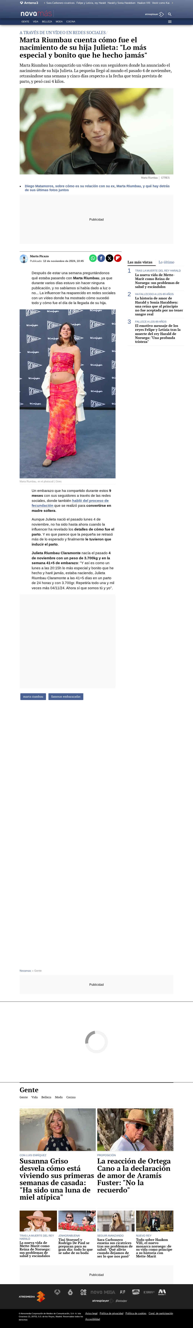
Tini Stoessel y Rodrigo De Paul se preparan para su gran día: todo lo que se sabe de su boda (75, 1246)
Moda (59, 21)
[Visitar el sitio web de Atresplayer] (103, 1301)
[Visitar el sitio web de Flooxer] (121, 1301)
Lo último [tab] (166, 262)
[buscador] (169, 14)
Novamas (25, 970)
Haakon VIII (143, 3)
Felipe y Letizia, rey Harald (91, 3)
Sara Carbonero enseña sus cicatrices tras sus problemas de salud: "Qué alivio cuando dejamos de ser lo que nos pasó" (115, 1248)
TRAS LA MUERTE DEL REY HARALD (158, 270)
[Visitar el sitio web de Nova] (96, 1292)
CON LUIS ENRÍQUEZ (33, 1155)
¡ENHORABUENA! (69, 1235)
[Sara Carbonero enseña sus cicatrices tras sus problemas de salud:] (116, 1221)
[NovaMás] (47, 13)
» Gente (37, 970)
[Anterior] (43, 3)
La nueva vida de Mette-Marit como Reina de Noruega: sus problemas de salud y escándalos (157, 281)
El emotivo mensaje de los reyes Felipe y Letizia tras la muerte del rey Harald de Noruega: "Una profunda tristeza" (158, 334)
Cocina (70, 21)
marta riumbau (33, 697)
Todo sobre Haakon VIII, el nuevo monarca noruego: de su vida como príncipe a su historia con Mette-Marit (154, 1248)
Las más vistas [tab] (140, 262)
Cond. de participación (161, 1313)
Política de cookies (136, 1313)
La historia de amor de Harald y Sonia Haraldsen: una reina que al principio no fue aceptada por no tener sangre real (159, 306)
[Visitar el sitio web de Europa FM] (149, 1292)
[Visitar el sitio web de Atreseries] (123, 1292)
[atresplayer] (153, 14)
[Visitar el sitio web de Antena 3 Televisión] (57, 1292)
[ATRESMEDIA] (32, 1297)
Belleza (47, 21)
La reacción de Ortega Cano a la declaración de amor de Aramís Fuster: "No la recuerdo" (134, 1176)
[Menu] (169, 21)
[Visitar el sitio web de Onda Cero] (136, 1292)
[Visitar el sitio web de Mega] (109, 1292)
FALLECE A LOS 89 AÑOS (150, 321)
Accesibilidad (92, 1319)
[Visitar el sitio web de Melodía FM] (162, 1292)
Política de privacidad (111, 1313)
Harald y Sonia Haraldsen (121, 3)
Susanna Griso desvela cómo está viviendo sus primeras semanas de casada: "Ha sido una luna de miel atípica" (57, 1179)
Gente (25, 21)
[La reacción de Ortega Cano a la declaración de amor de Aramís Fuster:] (135, 1130)
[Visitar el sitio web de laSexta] (70, 1292)
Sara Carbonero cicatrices (60, 3)
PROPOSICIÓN (106, 1155)
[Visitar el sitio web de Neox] (83, 1292)
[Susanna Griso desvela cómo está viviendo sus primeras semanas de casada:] (58, 1130)
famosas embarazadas (65, 697)
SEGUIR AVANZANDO (110, 1235)
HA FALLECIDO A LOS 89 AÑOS (154, 294)
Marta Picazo (39, 256)
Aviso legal (91, 1313)
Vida (35, 21)
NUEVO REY (143, 1235)
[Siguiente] (171, 3)
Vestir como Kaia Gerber (165, 3)
